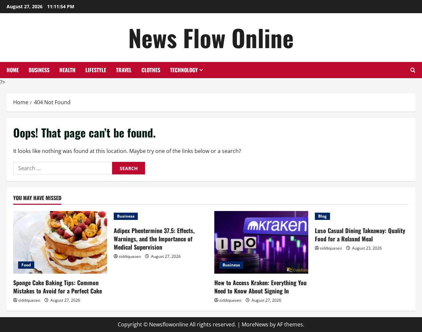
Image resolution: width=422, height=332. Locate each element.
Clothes (150, 70)
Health (67, 70)
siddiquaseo (29, 300)
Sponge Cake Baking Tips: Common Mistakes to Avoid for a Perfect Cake (57, 286)
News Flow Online (211, 37)
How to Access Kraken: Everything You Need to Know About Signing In (260, 286)
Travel (124, 70)
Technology (184, 70)
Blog (322, 216)
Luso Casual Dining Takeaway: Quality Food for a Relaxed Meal (360, 234)
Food (26, 265)
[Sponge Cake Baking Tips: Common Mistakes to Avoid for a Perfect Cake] (60, 242)
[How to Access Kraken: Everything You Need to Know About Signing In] (261, 242)
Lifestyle (95, 70)
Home (13, 70)
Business (39, 70)
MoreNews (255, 324)
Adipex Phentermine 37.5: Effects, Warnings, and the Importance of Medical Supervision (154, 238)
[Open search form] (412, 70)
